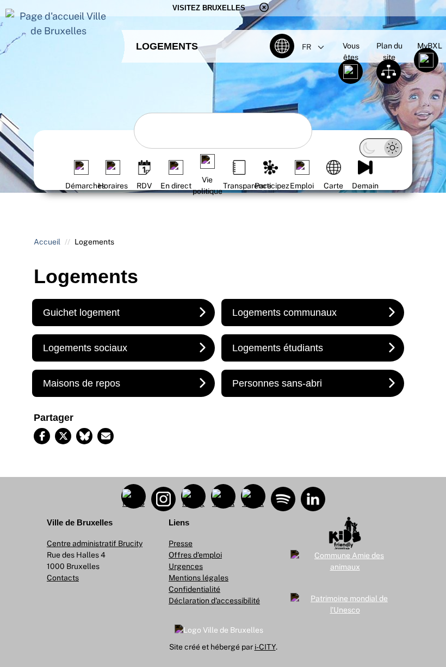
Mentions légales (198, 577)
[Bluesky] (84, 436)
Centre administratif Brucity (95, 543)
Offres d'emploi (195, 554)
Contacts (63, 577)
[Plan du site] (389, 69)
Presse (181, 543)
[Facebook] (42, 436)
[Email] (105, 436)
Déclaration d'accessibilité (214, 600)
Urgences (186, 566)
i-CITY (265, 646)
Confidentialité (194, 589)
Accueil (47, 241)
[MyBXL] (426, 57)
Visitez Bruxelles (208, 8)
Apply (150, 129)
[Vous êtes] (351, 69)
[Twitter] (63, 436)
